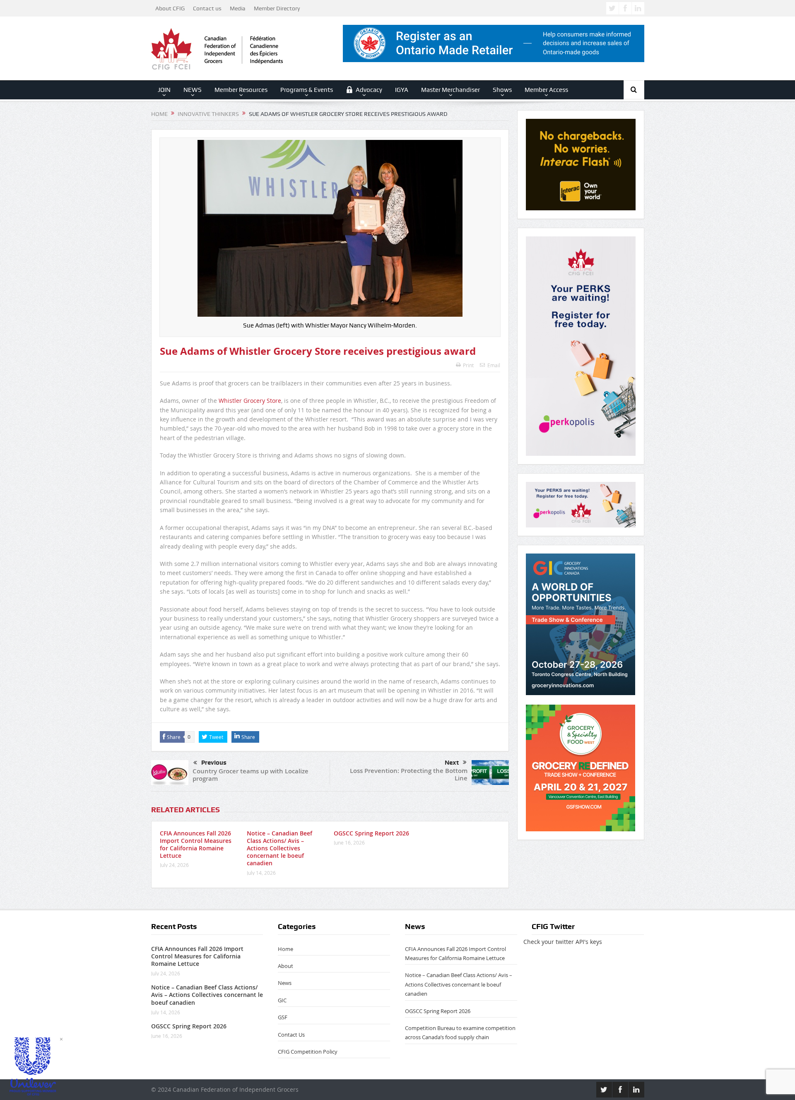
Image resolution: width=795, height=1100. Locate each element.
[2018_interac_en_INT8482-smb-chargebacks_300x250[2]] (581, 164)
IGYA (401, 90)
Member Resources (240, 90)
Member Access (546, 90)
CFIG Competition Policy (307, 1051)
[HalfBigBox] (581, 504)
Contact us (207, 8)
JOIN (164, 90)
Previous (213, 762)
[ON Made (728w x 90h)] (493, 43)
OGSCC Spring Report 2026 (371, 833)
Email (493, 365)
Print (468, 365)
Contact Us (291, 1034)
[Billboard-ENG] (581, 345)
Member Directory (277, 8)
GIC (282, 1000)
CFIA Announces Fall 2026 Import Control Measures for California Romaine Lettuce (195, 844)
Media (238, 8)
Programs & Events (306, 90)
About (285, 966)
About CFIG (170, 8)
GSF (282, 1017)
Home (285, 949)
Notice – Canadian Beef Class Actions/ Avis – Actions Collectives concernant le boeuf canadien (279, 848)
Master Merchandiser (450, 90)
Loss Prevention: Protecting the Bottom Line (408, 774)
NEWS (192, 90)
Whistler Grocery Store (250, 400)
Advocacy (369, 90)
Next (452, 762)
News (285, 983)
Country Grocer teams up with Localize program (250, 775)
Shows (502, 90)
